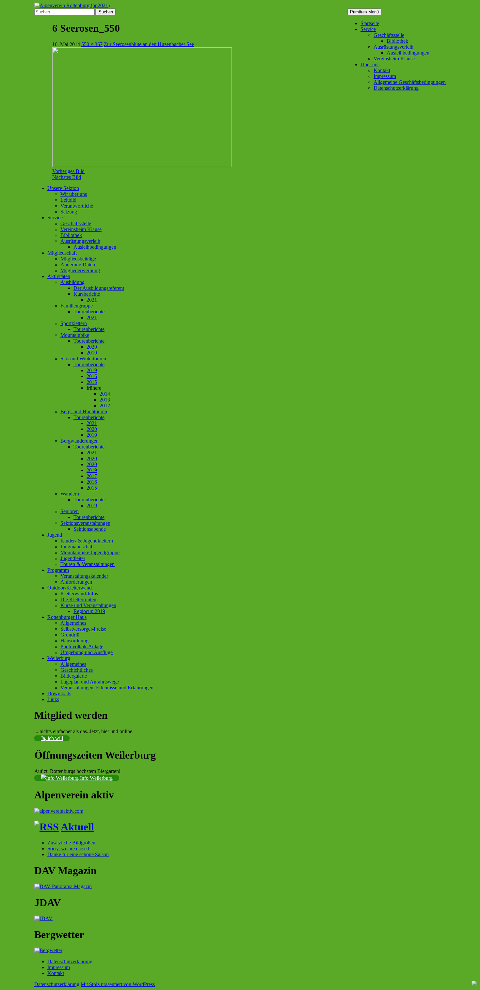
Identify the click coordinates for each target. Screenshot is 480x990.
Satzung (68, 211)
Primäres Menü (364, 11)
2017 (92, 476)
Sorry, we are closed (68, 848)
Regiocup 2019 (89, 611)
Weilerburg (58, 658)
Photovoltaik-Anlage (81, 646)
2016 (92, 376)
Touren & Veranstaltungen (87, 564)
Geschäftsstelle (389, 35)
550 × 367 (92, 44)
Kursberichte (86, 294)
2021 (92, 300)
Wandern (69, 493)
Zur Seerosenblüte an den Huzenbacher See (149, 44)
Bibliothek (397, 41)
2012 (105, 405)
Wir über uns (73, 194)
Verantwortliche (76, 206)
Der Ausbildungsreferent (98, 288)
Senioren (69, 511)
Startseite (369, 23)
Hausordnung (74, 640)
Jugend (54, 535)
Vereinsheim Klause (394, 58)
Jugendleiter (72, 558)
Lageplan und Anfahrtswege (89, 681)
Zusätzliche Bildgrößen (71, 842)
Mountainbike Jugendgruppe (90, 552)
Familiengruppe (76, 305)
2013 (105, 399)
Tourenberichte (88, 311)
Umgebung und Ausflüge (86, 652)
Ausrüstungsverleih (393, 47)
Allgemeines (73, 623)
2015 (92, 382)
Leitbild (68, 200)
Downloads (59, 693)
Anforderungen (76, 582)
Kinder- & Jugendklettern (86, 540)
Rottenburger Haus (67, 617)
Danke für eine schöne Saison (78, 854)
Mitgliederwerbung (80, 270)
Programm (58, 570)
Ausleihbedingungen (408, 52)
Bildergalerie (73, 676)
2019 (92, 352)
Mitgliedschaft (62, 253)
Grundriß (69, 634)
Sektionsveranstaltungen (85, 523)
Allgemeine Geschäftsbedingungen (410, 82)
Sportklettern (73, 323)
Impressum (385, 76)
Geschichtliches (76, 670)
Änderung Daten (77, 264)
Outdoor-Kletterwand (69, 587)
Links (53, 699)
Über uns (369, 64)
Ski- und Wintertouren (83, 358)
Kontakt (382, 70)
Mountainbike (74, 335)
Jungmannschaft (77, 546)
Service (368, 29)
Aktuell (77, 827)
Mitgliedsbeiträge (78, 258)
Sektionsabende (89, 529)
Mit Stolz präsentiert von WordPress (118, 984)
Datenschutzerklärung (396, 88)
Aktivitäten (58, 276)
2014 (105, 394)
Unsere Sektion (63, 188)
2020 (92, 347)
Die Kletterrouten (78, 599)
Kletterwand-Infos (79, 593)
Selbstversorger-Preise (83, 629)
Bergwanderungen (79, 441)
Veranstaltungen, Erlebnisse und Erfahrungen (106, 687)
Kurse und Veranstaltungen (88, 605)
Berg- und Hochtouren (83, 411)
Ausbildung (72, 282)
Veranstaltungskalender (84, 576)
